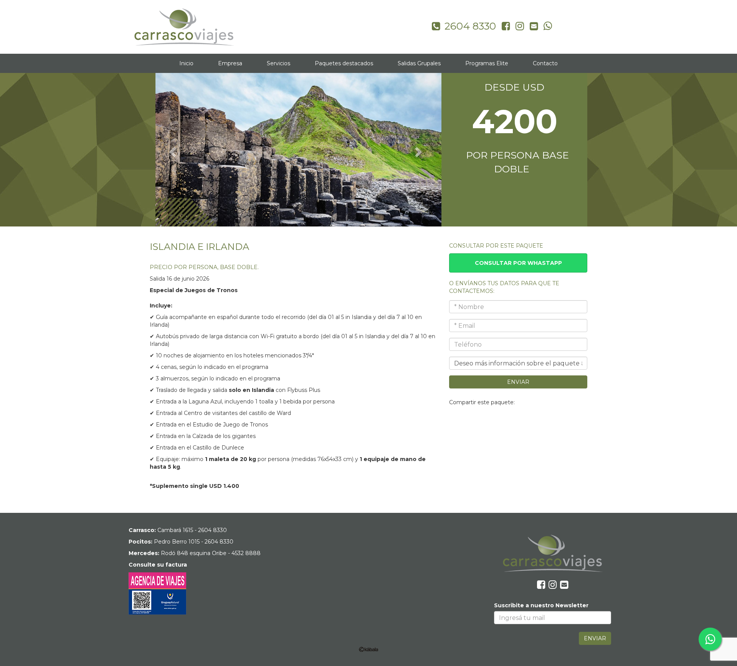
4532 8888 (246, 553)
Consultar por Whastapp (518, 262)
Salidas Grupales (419, 63)
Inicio (186, 63)
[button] (171, 149)
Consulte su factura (158, 564)
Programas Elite (486, 63)
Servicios (278, 63)
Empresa (230, 63)
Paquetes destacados (344, 63)
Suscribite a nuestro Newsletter (541, 605)
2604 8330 (212, 530)
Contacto (545, 63)
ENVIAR (518, 381)
